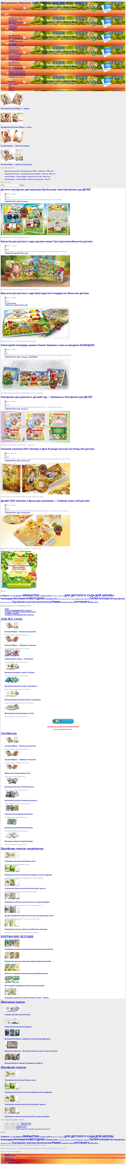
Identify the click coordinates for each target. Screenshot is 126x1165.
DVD (10, 86)
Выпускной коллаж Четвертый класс (19, 787)
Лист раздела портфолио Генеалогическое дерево (25, 985)
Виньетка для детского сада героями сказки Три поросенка (36, 241)
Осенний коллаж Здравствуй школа (19, 814)
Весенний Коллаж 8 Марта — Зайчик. (15, 108)
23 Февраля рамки (14, 50)
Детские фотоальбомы (16, 69)
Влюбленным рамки (15, 55)
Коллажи (19, 598)
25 (15, 551)
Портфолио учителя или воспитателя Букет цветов (25, 888)
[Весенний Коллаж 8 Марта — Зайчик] (12, 105)
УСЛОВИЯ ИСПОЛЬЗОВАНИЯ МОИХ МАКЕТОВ (19, 615)
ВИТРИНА (8, 16)
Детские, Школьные (15, 38)
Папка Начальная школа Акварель (18, 1027)
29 (23, 551)
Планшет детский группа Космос (18, 1014)
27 (19, 551)
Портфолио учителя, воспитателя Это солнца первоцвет (27, 902)
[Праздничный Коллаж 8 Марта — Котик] (12, 124)
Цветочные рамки (14, 59)
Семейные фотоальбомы (17, 74)
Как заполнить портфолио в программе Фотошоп (63, 726)
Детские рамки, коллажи (16, 46)
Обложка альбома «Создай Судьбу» (19, 841)
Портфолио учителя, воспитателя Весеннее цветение (26, 929)
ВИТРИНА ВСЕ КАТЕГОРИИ (17, 18)
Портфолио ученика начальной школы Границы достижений (29, 949)
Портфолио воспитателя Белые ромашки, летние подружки (28, 875)
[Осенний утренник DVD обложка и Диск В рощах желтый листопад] (35, 494)
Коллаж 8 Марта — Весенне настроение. (16, 164)
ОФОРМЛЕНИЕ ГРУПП (16, 41)
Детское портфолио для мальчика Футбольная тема (31, 189)
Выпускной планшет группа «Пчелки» (20, 672)
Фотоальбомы (9, 66)
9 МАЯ (11, 53)
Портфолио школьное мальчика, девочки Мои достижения (28, 961)
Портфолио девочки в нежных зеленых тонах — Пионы (27, 998)
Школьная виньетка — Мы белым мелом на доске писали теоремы (31, 1051)
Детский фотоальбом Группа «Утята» (19, 713)
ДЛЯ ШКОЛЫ (13, 21)
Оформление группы (82, 599)
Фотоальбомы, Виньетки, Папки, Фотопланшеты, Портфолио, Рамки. (42, 3)
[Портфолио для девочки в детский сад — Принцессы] (35, 442)
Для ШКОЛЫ (9, 31)
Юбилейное (94, 602)
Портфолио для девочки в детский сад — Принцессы (32, 397)
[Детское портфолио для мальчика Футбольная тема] (35, 234)
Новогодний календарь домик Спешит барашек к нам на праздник (40, 345)
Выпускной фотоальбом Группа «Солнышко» (23, 700)
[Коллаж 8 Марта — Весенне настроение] (12, 161)
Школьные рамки (14, 47)
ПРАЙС (7, 609)
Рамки (7, 43)
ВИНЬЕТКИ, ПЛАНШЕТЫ (16, 22)
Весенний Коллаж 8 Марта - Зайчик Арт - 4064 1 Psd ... (30, 171)
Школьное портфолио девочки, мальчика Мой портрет (26, 973)
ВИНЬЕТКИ (8, 61)
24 (14, 551)
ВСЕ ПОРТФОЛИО (14, 35)
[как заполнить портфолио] (63, 724)
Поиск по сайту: (6, 182)
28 (21, 551)
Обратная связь (26, 1123)
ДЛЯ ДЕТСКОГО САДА (16, 19)
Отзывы (73, 599)
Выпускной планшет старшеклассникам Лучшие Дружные (27, 1039)
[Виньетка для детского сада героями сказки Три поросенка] (35, 286)
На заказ (11, 90)
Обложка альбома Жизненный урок (19, 828)
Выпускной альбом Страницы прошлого (21, 800)
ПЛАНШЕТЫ (106, 598)
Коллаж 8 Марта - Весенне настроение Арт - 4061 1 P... (28, 179)
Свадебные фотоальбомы (17, 72)
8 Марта (11, 83)
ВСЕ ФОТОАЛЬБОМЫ (15, 68)
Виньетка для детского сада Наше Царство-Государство (34, 293)
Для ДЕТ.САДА (9, 32)
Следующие (27, 551)
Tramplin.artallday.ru (14, 1163)
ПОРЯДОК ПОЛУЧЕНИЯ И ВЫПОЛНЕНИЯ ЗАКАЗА (20, 612)
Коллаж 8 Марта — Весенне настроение (20, 632)
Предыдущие (5, 551)
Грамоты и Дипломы (58, 596)
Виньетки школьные (15, 65)
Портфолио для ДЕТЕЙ (76, 189)
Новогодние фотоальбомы (17, 75)
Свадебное (65, 602)
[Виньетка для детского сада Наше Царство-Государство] (35, 338)
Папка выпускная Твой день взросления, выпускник (33, 1129)
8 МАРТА (11, 29)
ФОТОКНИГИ (81, 601)
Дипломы (12, 87)
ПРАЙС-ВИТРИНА (10, 1156)
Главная (7, 1154)
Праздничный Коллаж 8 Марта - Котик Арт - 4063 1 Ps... (30, 174)
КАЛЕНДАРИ (87, 345)
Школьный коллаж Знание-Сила (17, 773)
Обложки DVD (25, 461)
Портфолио (8, 34)
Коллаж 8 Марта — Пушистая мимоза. (15, 146)
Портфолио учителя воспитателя (19, 25)
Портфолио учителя (6, 602)
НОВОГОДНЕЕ (13, 27)
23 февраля (12, 81)
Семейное (12, 40)
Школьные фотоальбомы (17, 71)
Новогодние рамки (15, 49)
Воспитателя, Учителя (16, 37)
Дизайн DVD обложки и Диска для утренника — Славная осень (38, 500)
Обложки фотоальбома (64, 599)
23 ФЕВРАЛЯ (13, 28)
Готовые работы (45, 596)
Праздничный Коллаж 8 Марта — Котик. (16, 127)
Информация (9, 1158)
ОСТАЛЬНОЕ (9, 80)
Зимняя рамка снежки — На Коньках (19, 659)
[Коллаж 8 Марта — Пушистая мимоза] (12, 142)
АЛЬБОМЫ (12, 24)
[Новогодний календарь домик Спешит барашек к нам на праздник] (35, 390)
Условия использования (12, 1157)
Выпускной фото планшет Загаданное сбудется (24, 1063)
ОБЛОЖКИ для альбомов (17, 77)
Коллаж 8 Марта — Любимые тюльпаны (20, 645)
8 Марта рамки (13, 52)
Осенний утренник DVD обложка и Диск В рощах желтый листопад (40, 449)
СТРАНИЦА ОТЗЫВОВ (12, 613)
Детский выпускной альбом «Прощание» (21, 686)
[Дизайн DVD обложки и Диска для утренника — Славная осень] (35, 546)
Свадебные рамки (14, 58)
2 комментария (11, 303)
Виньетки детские (14, 64)
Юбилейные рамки (15, 56)
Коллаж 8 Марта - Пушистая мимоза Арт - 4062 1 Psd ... (28, 176)
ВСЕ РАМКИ (12, 44)
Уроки (11, 89)
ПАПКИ (93, 598)
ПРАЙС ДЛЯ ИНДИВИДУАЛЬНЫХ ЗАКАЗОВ (18, 610)
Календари (8, 78)
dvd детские (87, 449)
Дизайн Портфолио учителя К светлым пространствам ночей (29, 916)
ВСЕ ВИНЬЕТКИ (14, 62)
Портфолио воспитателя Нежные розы (20, 861)
